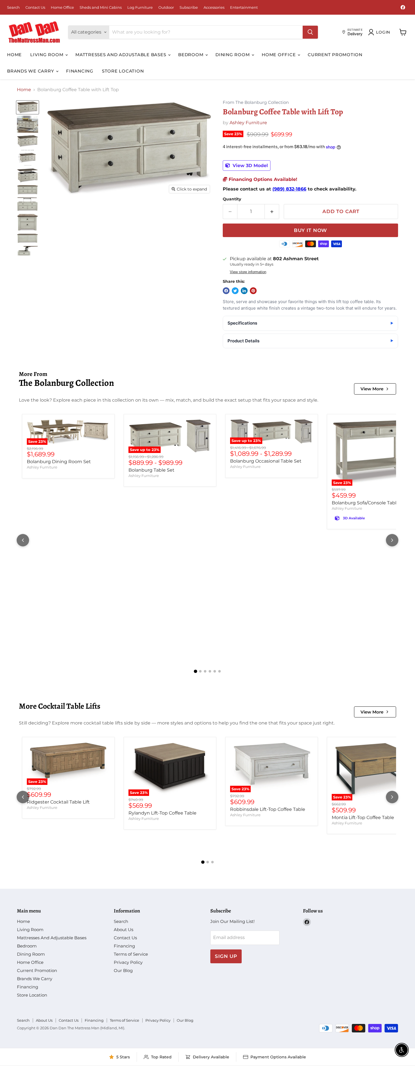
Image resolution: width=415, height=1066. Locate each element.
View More (372, 388)
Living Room (47, 54)
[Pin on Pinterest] (253, 290)
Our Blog (123, 970)
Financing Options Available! (262, 179)
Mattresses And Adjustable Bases (121, 54)
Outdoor (166, 7)
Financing (79, 71)
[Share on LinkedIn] (244, 290)
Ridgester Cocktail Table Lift (58, 802)
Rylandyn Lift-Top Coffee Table (162, 813)
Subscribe (189, 7)
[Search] (310, 32)
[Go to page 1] (195, 671)
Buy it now (310, 230)
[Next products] (392, 540)
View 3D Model (249, 165)
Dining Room (233, 54)
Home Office (62, 7)
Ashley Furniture (248, 122)
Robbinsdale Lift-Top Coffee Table (267, 809)
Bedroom (191, 54)
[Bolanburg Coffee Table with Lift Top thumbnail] (27, 107)
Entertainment (244, 7)
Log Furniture (140, 7)
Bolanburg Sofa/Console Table (365, 502)
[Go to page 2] (200, 671)
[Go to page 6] (219, 671)
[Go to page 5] (214, 671)
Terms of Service (131, 954)
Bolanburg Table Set (151, 470)
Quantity (232, 199)
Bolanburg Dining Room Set (59, 461)
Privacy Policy (128, 962)
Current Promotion (335, 54)
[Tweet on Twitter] (235, 290)
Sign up (226, 956)
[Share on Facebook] (226, 290)
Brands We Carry (31, 71)
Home (14, 54)
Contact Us (35, 7)
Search (13, 7)
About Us (123, 929)
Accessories (214, 7)
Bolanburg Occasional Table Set (266, 461)
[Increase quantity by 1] (272, 211)
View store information (248, 272)
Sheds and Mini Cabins (101, 7)
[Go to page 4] (210, 671)
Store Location (123, 71)
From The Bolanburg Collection (256, 102)
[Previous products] (23, 540)
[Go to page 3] (205, 671)
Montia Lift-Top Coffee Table (363, 817)
